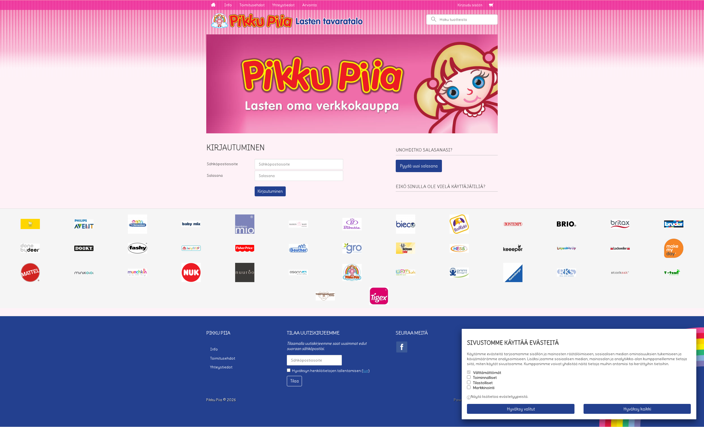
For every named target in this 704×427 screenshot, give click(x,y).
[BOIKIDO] (459, 232)
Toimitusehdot (252, 4)
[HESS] (459, 251)
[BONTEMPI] (512, 224)
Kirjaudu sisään (470, 5)
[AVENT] (84, 227)
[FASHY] (137, 252)
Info (228, 4)
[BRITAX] (620, 227)
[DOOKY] (84, 249)
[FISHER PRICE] (244, 250)
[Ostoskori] (491, 5)
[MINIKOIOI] (84, 273)
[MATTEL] (30, 280)
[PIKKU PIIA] (352, 279)
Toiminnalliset (485, 377)
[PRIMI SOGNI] (459, 276)
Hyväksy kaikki (637, 409)
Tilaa (294, 381)
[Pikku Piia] (352, 20)
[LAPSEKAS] (566, 248)
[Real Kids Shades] (566, 275)
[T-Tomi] (673, 274)
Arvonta (309, 4)
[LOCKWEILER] (620, 249)
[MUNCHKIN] (137, 274)
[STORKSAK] (620, 273)
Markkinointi (483, 387)
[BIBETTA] (352, 229)
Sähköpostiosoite (222, 163)
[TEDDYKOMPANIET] (325, 299)
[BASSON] (298, 226)
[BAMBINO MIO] (244, 232)
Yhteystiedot (283, 4)
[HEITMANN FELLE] (405, 252)
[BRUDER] (673, 226)
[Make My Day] (673, 256)
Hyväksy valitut (521, 409)
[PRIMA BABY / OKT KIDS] (405, 274)
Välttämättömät (487, 372)
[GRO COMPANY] (352, 252)
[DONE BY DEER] (30, 251)
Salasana (215, 175)
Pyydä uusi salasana (419, 166)
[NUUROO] (244, 280)
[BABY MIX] (191, 225)
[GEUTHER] (298, 251)
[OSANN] (298, 273)
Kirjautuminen (270, 191)
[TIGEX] (379, 303)
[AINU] (30, 227)
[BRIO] (566, 225)
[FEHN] (191, 249)
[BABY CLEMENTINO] (137, 232)
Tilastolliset (483, 382)
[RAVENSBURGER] (512, 280)
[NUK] (191, 280)
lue (365, 370)
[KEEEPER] (512, 250)
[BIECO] (405, 232)
